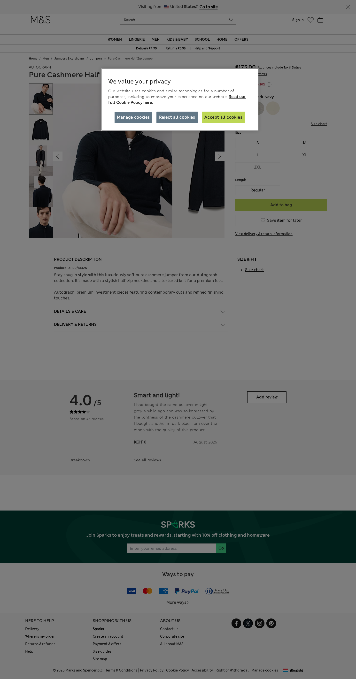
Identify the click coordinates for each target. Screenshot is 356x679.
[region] (179, 99)
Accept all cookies (223, 117)
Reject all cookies (177, 117)
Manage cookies (133, 117)
